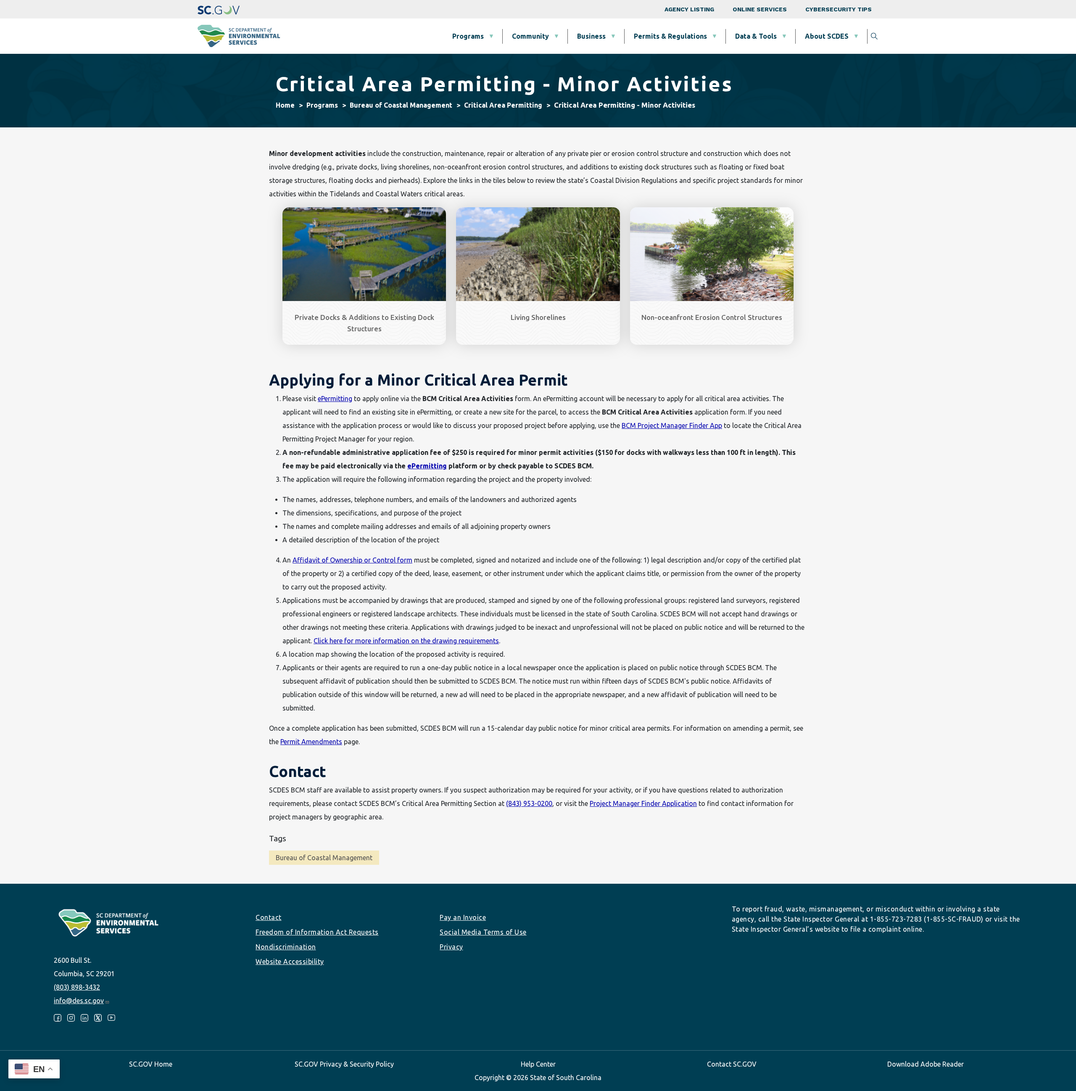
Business (591, 36)
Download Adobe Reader (925, 1064)
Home (285, 105)
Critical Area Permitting (503, 105)
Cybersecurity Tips (838, 9)
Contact (269, 917)
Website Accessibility (290, 961)
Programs (468, 36)
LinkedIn (84, 1018)
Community (530, 36)
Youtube (111, 1018)
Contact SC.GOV (732, 1064)
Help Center (538, 1064)
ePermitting (335, 398)
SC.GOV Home (150, 1064)
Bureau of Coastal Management (401, 105)
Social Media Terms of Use (483, 932)
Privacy (451, 947)
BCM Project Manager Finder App (672, 425)
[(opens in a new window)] (219, 9)
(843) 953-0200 (529, 803)
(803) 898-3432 (77, 987)
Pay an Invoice (463, 917)
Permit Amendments (311, 741)
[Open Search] (874, 36)
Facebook (57, 1018)
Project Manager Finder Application (643, 803)
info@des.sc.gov (79, 1000)
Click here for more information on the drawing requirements (406, 641)
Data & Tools (756, 36)
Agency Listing (689, 9)
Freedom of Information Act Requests (317, 932)
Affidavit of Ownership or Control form (352, 560)
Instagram (71, 1018)
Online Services (760, 9)
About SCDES (827, 36)
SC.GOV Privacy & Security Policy (344, 1064)
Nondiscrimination (286, 947)
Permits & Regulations (670, 36)
